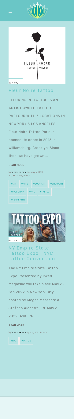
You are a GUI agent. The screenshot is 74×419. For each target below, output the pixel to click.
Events (43, 332)
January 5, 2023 (35, 172)
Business (17, 175)
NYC (33, 192)
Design (27, 175)
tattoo (46, 192)
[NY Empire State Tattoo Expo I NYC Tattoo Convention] (37, 227)
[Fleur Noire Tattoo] (37, 55)
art (14, 184)
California (18, 192)
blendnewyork (19, 172)
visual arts (18, 200)
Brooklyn (57, 184)
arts (25, 184)
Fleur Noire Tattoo (31, 90)
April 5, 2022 (33, 332)
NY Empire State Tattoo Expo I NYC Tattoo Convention (32, 253)
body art (40, 184)
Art (10, 175)
